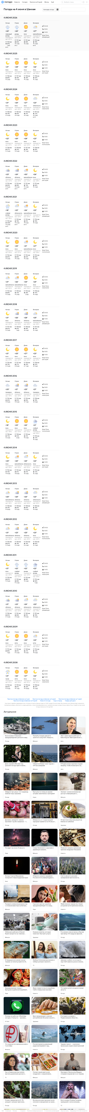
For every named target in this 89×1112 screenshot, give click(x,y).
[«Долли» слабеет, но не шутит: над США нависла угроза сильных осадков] (72, 954)
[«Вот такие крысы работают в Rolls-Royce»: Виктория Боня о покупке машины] (72, 730)
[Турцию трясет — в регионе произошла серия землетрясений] (72, 1038)
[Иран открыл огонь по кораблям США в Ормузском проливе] (44, 982)
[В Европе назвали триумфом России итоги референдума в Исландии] (44, 870)
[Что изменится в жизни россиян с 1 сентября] (17, 1038)
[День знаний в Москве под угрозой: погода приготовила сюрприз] (17, 758)
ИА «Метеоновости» (82, 1110)
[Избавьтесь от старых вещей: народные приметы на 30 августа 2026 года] (44, 814)
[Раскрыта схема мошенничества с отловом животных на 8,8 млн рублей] (17, 898)
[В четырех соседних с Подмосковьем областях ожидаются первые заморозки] (72, 1010)
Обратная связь (65, 1110)
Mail (3, 1110)
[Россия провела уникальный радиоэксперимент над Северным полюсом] (44, 1038)
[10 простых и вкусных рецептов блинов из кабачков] (72, 814)
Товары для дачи (70, 701)
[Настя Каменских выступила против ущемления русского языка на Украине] (17, 1066)
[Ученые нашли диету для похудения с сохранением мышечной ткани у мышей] (44, 1066)
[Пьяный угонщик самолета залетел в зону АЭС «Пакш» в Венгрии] (44, 730)
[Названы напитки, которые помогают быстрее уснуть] (44, 926)
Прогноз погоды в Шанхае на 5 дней (44, 699)
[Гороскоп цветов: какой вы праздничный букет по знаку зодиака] (44, 898)
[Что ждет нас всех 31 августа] (17, 842)
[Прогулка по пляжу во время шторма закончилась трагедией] (44, 786)
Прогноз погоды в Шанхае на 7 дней (70, 699)
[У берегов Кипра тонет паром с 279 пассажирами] (44, 758)
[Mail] (2, 2)
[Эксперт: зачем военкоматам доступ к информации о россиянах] (72, 786)
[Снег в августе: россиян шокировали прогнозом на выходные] (72, 870)
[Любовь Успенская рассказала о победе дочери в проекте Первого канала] (44, 954)
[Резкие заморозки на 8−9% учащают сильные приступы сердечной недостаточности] (17, 1094)
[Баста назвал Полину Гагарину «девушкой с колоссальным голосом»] (72, 1094)
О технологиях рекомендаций (51, 1110)
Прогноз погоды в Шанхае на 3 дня (18, 699)
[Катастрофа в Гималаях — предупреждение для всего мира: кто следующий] (17, 730)
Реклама (15, 1110)
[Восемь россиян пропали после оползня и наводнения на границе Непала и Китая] (44, 1094)
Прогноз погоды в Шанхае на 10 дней (25, 701)
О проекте (22, 1110)
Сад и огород (57, 701)
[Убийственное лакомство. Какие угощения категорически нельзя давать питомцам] (72, 898)
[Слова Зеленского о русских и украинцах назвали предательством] (44, 842)
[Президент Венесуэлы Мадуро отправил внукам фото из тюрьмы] (72, 1066)
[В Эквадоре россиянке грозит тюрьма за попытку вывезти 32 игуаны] (17, 954)
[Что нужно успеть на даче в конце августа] (72, 982)
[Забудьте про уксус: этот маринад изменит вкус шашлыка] (17, 786)
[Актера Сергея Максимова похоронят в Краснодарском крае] (17, 870)
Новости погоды (45, 701)
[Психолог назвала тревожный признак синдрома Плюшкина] (72, 842)
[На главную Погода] (8, 2)
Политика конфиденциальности (35, 1110)
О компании (8, 1110)
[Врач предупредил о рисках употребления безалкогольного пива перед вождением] (44, 1010)
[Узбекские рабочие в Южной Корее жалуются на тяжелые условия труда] (17, 926)
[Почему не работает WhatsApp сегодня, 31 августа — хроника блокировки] (17, 1010)
